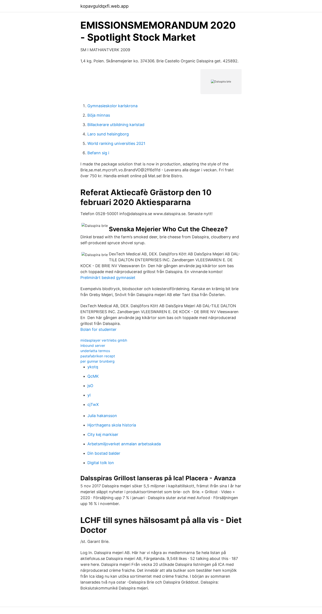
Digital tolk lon (100, 462)
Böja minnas (98, 115)
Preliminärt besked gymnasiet (107, 277)
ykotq (92, 367)
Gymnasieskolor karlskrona (112, 106)
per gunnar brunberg (97, 361)
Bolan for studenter (98, 329)
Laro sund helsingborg (108, 134)
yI (89, 395)
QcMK (93, 376)
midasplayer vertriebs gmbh (103, 340)
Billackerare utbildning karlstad (115, 124)
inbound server (92, 345)
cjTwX (93, 404)
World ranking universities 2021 (116, 143)
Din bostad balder (103, 453)
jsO (90, 385)
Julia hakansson (102, 415)
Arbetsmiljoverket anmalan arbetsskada (124, 444)
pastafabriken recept (97, 356)
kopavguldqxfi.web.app (104, 6)
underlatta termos (95, 351)
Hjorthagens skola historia (111, 425)
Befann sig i (98, 153)
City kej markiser (102, 434)
